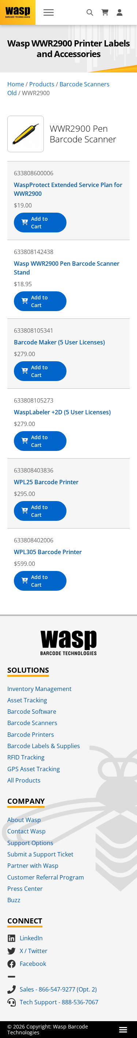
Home (15, 84)
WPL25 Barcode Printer (46, 482)
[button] (123, 1029)
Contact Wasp (26, 831)
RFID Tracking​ (26, 757)
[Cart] (105, 12)
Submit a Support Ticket (40, 854)
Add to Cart (39, 222)
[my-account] (120, 12)
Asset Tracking (27, 700)
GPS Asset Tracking (33, 769)
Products (41, 84)
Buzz (13, 900)
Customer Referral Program (45, 877)
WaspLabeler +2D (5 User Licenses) (62, 412)
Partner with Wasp (32, 866)
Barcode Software (31, 711)
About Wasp (24, 820)
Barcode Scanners (32, 723)
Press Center (25, 889)
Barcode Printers (30, 735)
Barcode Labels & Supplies (43, 746)
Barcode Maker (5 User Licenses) (59, 342)
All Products (24, 780)
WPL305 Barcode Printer (48, 552)
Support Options (30, 843)
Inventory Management (39, 689)
